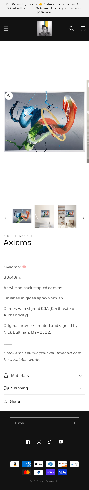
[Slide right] (83, 217)
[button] (6, 28)
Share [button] (14, 401)
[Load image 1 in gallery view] (22, 216)
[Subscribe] (73, 423)
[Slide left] (5, 217)
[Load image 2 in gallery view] (44, 216)
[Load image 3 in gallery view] (67, 216)
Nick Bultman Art (49, 481)
